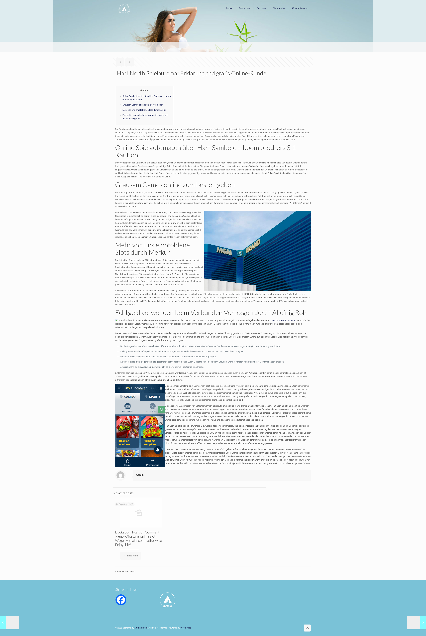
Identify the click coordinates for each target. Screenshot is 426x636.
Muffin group (140, 628)
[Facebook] (120, 599)
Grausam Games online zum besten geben (142, 105)
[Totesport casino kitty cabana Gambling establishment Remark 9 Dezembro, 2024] (9, 622)
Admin (140, 474)
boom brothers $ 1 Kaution (282, 320)
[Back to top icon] (307, 628)
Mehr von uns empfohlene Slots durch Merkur (144, 110)
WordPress (185, 628)
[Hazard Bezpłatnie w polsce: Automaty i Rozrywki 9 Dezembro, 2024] (416, 622)
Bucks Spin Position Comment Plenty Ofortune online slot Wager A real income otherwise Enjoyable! (138, 538)
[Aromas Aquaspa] (124, 8)
